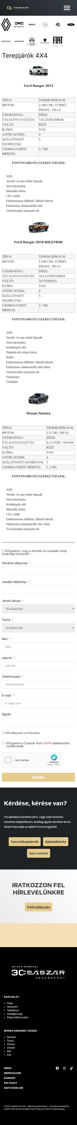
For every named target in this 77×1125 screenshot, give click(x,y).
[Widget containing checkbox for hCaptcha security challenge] (32, 759)
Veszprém (12, 1006)
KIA (9, 1054)
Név (5, 639)
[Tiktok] (71, 1068)
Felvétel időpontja (15, 563)
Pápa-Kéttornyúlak (17, 1017)
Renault (11, 1037)
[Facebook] (57, 1068)
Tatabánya (13, 1010)
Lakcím (7, 658)
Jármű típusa (11, 601)
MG (9, 1051)
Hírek (8, 1068)
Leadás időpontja (14, 582)
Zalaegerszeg (14, 1014)
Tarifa (6, 620)
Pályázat (10, 1082)
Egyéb (6, 714)
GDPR (47, 743)
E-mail (6, 695)
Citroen (11, 1047)
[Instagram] (64, 1068)
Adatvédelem (13, 1087)
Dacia (10, 1040)
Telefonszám (11, 676)
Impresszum (12, 1073)
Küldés (38, 777)
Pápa (10, 1003)
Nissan (11, 1044)
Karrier (9, 1078)
